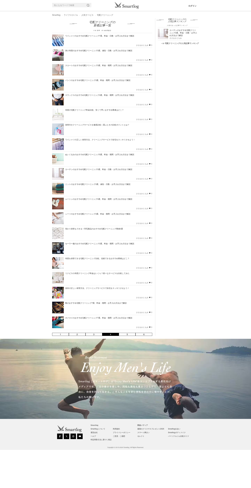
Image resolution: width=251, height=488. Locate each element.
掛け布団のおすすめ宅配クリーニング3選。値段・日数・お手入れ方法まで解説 (98, 50)
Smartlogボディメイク (177, 432)
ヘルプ (93, 436)
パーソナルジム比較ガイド (178, 436)
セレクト (140, 436)
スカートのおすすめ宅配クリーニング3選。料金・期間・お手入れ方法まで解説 (98, 65)
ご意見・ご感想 (119, 436)
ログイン (192, 5)
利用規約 (116, 428)
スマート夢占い (143, 432)
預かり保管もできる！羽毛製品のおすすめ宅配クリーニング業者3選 (94, 228)
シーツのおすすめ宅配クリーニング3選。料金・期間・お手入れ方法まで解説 (97, 213)
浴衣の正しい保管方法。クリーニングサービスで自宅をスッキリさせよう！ (97, 288)
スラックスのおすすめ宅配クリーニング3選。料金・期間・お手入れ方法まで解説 (99, 95)
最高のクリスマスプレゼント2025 (150, 428)
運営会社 (94, 432)
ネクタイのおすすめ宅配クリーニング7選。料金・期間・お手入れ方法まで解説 (98, 317)
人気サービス (87, 14)
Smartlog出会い (174, 428)
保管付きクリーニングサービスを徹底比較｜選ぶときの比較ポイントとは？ (97, 124)
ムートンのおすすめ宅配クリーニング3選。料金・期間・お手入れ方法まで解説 (98, 199)
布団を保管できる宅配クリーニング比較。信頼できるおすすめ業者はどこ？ (97, 258)
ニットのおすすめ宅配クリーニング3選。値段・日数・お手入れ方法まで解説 (97, 184)
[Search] (88, 5)
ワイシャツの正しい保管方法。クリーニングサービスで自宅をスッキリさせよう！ (100, 139)
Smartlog (56, 14)
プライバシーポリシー (121, 432)
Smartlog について (98, 428)
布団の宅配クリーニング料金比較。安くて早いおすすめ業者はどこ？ (94, 109)
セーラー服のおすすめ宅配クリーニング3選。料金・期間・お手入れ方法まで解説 (99, 243)
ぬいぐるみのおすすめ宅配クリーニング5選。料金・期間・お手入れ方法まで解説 (99, 154)
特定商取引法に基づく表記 (101, 439)
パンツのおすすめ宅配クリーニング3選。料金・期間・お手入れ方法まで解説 (97, 80)
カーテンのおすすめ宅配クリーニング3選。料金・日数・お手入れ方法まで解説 (98, 169)
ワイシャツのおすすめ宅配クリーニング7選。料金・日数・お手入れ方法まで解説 (99, 35)
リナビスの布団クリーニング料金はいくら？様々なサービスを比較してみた (97, 273)
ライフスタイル (71, 14)
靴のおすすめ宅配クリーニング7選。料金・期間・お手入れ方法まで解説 (96, 303)
